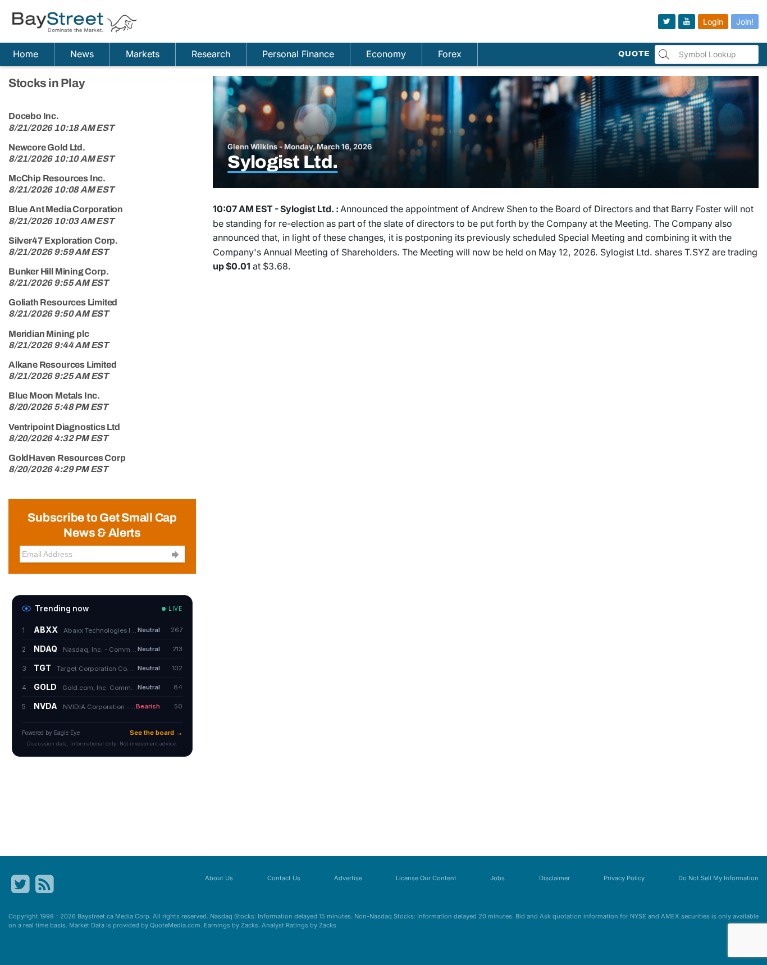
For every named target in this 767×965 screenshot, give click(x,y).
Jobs (497, 878)
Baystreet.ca (95, 916)
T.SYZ (697, 252)
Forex (450, 54)
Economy (386, 54)
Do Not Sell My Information (718, 878)
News (82, 54)
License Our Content (426, 878)
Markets (142, 54)
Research (210, 54)
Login (713, 21)
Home (25, 54)
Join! (745, 21)
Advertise (348, 878)
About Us (219, 878)
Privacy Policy (624, 878)
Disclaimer (554, 878)
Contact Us (283, 878)
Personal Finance (298, 54)
